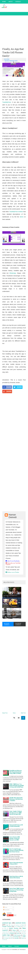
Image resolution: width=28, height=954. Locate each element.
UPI (11, 938)
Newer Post (5, 713)
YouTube (4, 939)
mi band (24, 926)
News (14, 930)
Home (14, 713)
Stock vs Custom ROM (8, 936)
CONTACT (18, 1)
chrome (12, 925)
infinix (15, 926)
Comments (6, 909)
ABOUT (10, 1)
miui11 (5, 928)
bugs (7, 925)
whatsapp (16, 938)
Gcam (22, 925)
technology (17, 62)
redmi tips (6, 935)
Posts (5, 907)
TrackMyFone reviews (16, 211)
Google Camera (6, 926)
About (10, 946)
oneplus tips (21, 930)
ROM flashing (17, 935)
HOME (4, 1)
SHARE (8, 387)
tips (20, 936)
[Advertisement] (14, 31)
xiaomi (22, 938)
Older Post (23, 713)
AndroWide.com (16, 949)
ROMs (24, 935)
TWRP (24, 936)
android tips (6, 923)
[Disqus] (14, 648)
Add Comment (8, 62)
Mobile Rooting (13, 928)
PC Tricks (16, 931)
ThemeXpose (23, 949)
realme (12, 933)
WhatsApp (12, 273)
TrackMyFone (6, 102)
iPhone (19, 926)
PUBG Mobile (6, 933)
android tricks (20, 923)
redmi (18, 933)
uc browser (6, 938)
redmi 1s (22, 933)
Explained (17, 925)
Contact (16, 946)
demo (21, 217)
